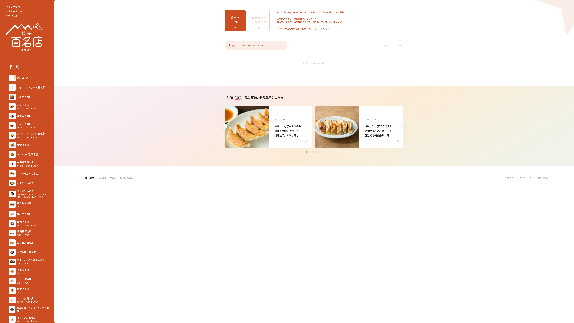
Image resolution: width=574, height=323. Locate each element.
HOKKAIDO (21, 195)
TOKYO (20, 108)
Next (403, 126)
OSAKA (27, 197)
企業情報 (102, 178)
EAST (28, 108)
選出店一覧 (235, 20)
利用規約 (112, 178)
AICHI (19, 197)
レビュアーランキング (259, 20)
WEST (35, 108)
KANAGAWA (41, 195)
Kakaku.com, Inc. (516, 178)
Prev (224, 126)
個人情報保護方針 (126, 178)
